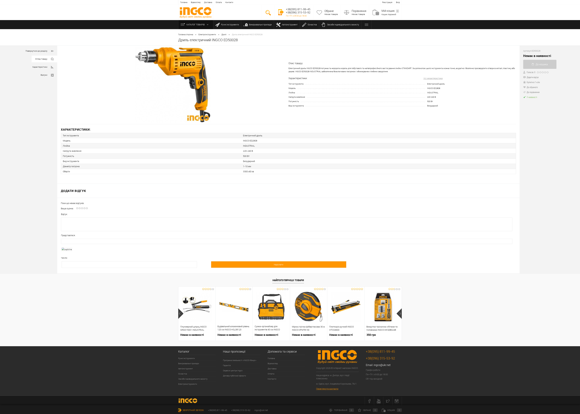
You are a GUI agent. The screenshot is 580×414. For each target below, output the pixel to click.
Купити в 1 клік (533, 82)
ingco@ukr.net (382, 365)
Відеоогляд (195, 2)
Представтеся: (68, 235)
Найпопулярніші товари (288, 280)
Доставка (208, 2)
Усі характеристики (433, 78)
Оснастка (312, 24)
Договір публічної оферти (234, 375)
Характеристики (39, 67)
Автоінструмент (289, 24)
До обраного (532, 87)
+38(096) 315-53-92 (240, 410)
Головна (183, 2)
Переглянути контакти (327, 388)
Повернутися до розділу (36, 51)
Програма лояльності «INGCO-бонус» (239, 360)
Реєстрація (387, 2)
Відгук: (64, 214)
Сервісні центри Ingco (232, 370)
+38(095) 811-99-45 (217, 410)
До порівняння (533, 92)
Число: (64, 257)
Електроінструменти (187, 384)
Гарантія (227, 365)
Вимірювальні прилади (260, 24)
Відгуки (44, 75)
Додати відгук (533, 77)
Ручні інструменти (230, 24)
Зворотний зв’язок (193, 410)
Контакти (229, 2)
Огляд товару (41, 59)
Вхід (398, 2)
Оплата (219, 2)
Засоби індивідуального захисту (343, 24)
